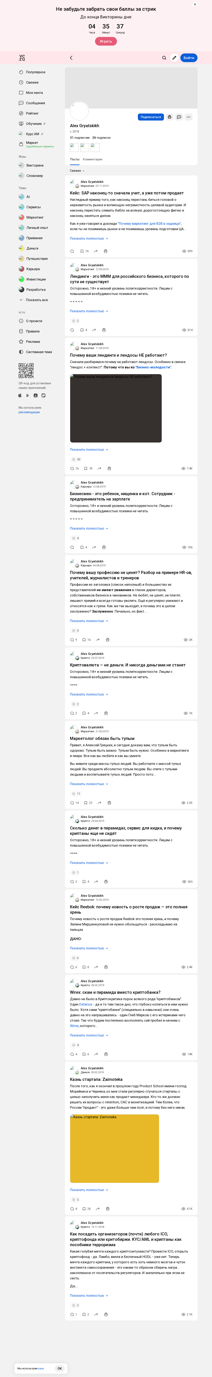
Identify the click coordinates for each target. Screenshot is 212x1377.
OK (60, 1368)
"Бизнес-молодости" (153, 367)
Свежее (75, 171)
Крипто (85, 657)
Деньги (85, 1072)
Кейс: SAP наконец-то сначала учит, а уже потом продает (127, 192)
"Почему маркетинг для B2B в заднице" (149, 223)
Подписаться (151, 117)
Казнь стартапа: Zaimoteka (96, 1079)
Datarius (85, 1004)
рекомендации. (29, 412)
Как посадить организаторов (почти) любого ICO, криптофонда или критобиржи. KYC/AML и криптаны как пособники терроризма (126, 1239)
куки (41, 1368)
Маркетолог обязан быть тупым (102, 738)
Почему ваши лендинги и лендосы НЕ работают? (118, 355)
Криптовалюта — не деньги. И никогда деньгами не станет (128, 664)
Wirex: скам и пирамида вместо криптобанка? (115, 992)
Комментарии (92, 159)
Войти (189, 58)
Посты (75, 159)
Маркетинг (87, 185)
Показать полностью (87, 238)
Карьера (86, 486)
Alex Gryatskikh (92, 182)
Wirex (74, 1026)
